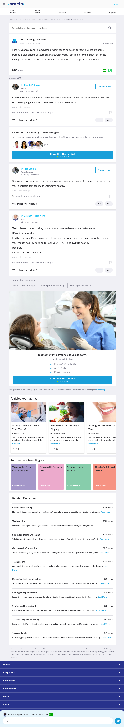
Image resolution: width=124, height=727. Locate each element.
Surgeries (112, 12)
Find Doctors (12, 11)
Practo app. (101, 389)
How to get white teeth (80, 285)
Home (12, 19)
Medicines (62, 12)
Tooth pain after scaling (52, 285)
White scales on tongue (24, 285)
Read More (105, 512)
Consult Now (104, 86)
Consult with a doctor (27, 19)
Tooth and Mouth (45, 19)
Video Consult (37, 11)
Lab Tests (87, 12)
